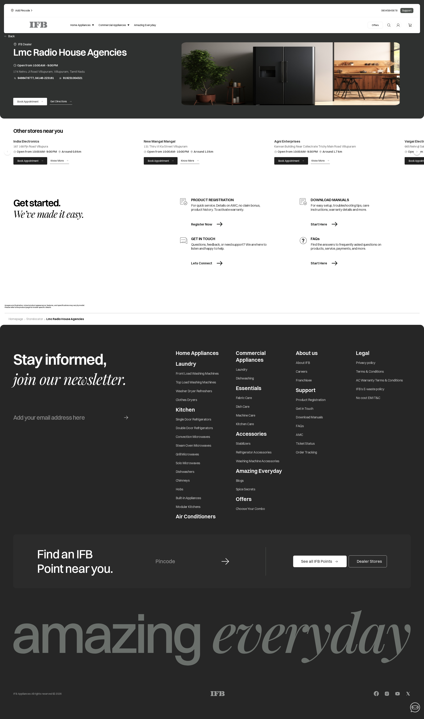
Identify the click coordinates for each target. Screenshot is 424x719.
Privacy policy (365, 363)
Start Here (319, 224)
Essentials (248, 388)
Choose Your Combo (250, 509)
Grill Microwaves (187, 454)
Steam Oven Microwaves (193, 445)
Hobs (179, 489)
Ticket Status (305, 443)
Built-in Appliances (188, 498)
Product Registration (310, 400)
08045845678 (389, 10)
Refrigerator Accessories (254, 452)
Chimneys (183, 480)
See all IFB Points (316, 561)
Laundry (241, 369)
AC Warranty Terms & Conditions (379, 380)
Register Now (201, 224)
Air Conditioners (196, 516)
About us (307, 353)
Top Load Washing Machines (196, 382)
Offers (375, 25)
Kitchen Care (245, 424)
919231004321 (72, 78)
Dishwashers (185, 472)
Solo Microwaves (188, 463)
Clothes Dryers (186, 400)
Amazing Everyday (259, 471)
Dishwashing (245, 378)
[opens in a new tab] (376, 693)
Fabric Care (244, 398)
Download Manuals (309, 417)
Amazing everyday (145, 25)
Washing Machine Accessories (257, 461)
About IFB (303, 363)
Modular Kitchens (188, 507)
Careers (301, 371)
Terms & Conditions (370, 371)
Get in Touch (304, 408)
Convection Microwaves (193, 437)
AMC (299, 435)
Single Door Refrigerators (193, 419)
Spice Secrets (245, 489)
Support (407, 10)
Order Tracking (306, 452)
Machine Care (245, 415)
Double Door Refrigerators (194, 428)
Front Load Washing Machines (197, 373)
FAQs (300, 426)
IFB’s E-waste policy (370, 389)
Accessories (251, 434)
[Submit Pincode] (225, 561)
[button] (417, 151)
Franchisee (304, 380)
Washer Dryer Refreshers (194, 391)
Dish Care (242, 406)
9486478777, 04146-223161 (36, 78)
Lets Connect (201, 263)
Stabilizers (243, 443)
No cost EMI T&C (368, 398)
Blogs (240, 480)
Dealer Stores (369, 561)
